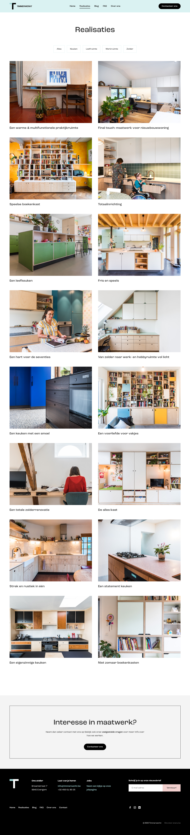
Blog (96, 6)
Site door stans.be (172, 823)
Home (72, 6)
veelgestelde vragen (112, 732)
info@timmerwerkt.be (69, 786)
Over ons (115, 6)
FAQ (105, 6)
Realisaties (84, 6)
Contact (63, 808)
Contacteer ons (169, 6)
